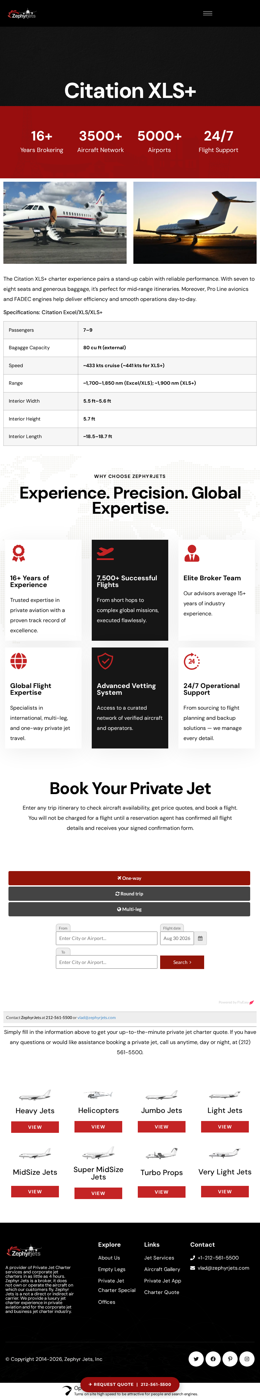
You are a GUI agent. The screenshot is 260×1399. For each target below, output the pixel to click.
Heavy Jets (35, 1111)
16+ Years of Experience (29, 581)
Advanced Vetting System (126, 689)
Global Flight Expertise (30, 689)
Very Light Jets (225, 1172)
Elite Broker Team (212, 578)
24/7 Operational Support (211, 689)
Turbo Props (161, 1172)
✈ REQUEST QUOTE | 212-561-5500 (130, 1384)
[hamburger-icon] (207, 13)
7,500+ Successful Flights (127, 581)
